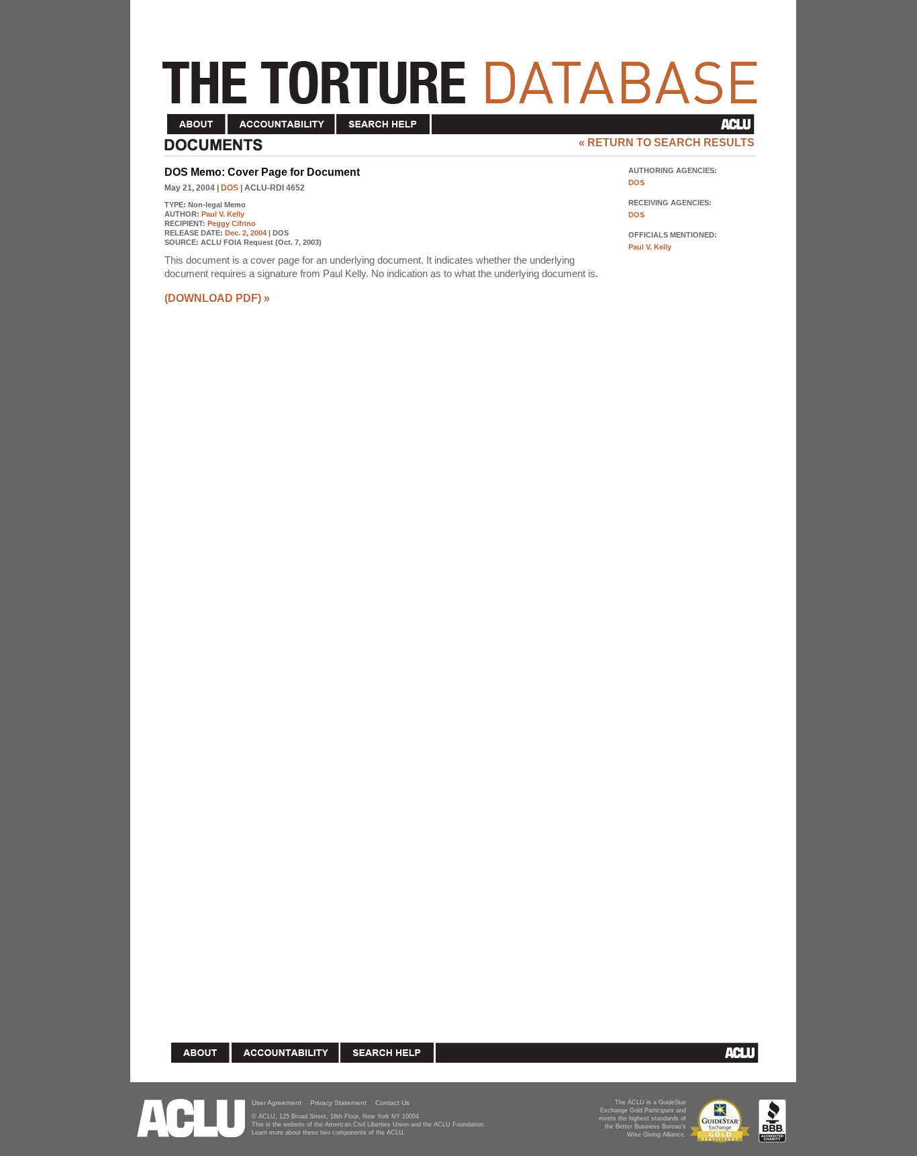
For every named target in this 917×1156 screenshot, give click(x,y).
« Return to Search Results (667, 142)
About (196, 124)
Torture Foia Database (463, 75)
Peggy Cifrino (231, 223)
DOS (229, 188)
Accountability (281, 124)
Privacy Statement (338, 1102)
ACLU (596, 124)
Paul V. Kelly (222, 214)
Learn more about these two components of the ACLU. (328, 1132)
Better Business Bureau (772, 1121)
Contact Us (392, 1102)
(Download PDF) (212, 298)
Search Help (383, 124)
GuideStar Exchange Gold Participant (722, 1121)
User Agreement (276, 1102)
